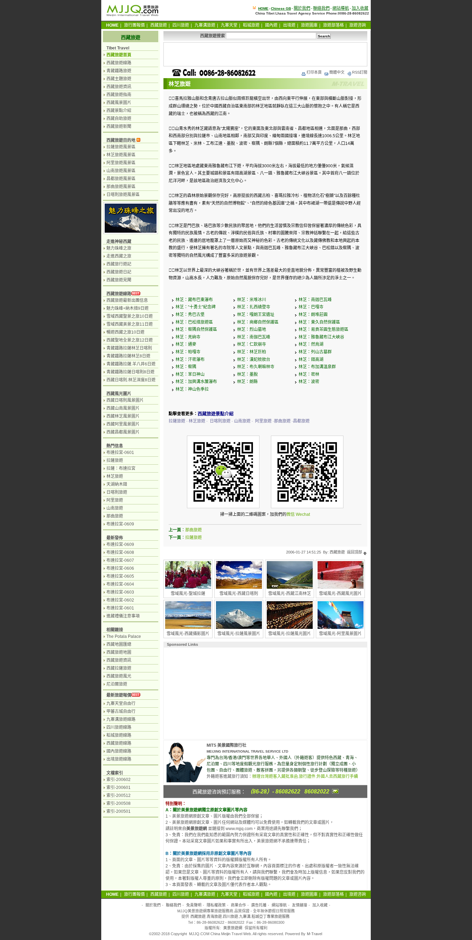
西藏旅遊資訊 (118, 86)
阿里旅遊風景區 (120, 162)
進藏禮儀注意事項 (123, 616)
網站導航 (340, 8)
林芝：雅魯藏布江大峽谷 (321, 337)
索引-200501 (118, 811)
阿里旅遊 (114, 500)
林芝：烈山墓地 (251, 329)
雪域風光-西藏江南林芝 (289, 593)
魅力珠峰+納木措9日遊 (127, 308)
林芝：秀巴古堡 (190, 314)
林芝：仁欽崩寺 (251, 344)
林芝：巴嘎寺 (311, 307)
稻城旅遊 (251, 25)
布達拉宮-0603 (120, 592)
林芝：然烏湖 (311, 344)
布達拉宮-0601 (120, 452)
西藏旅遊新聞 (118, 126)
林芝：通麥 (186, 344)
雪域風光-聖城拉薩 (188, 593)
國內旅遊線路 (118, 751)
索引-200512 (118, 795)
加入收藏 (360, 8)
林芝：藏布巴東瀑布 (194, 299)
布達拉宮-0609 (120, 524)
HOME (263, 8)
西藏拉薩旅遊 (118, 668)
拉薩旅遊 (193, 537)
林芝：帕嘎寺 (188, 352)
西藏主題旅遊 (118, 78)
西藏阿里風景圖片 (123, 424)
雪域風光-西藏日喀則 (238, 593)
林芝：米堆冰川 (251, 299)
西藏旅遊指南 (118, 94)
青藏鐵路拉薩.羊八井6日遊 (130, 364)
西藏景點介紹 (118, 110)
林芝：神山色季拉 (192, 389)
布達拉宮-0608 (120, 552)
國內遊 (271, 25)
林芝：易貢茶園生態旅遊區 (323, 329)
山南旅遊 (114, 508)
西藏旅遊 (158, 25)
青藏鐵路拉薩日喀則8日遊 (130, 372)
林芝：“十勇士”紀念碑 (196, 307)
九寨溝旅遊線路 (120, 719)
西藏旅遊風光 (118, 676)
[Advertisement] (265, 54)
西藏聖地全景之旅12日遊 (129, 340)
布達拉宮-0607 (120, 560)
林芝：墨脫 (247, 374)
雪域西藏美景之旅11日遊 (129, 324)
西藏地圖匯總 (118, 644)
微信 (290, 514)
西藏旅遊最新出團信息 (127, 300)
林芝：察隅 (186, 366)
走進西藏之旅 (118, 256)
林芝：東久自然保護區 (319, 322)
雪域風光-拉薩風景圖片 (238, 633)
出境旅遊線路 (118, 759)
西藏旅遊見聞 (118, 280)
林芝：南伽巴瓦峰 (253, 337)
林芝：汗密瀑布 (190, 359)
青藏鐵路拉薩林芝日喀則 (129, 348)
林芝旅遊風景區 (120, 154)
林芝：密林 (309, 374)
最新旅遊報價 (118, 695)
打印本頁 (314, 72)
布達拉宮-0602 (120, 600)
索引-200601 (118, 787)
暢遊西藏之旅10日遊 (125, 332)
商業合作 (238, 905)
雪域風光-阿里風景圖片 (340, 633)
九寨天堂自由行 (120, 703)
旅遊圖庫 (309, 25)
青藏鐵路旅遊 (118, 70)
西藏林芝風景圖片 (123, 416)
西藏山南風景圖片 (123, 408)
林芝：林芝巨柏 (251, 352)
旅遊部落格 (333, 25)
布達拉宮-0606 (120, 568)
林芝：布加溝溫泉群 (317, 366)
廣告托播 (258, 905)
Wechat (303, 514)
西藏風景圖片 (118, 102)
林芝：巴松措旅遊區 (194, 322)
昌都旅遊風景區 (120, 178)
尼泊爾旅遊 (116, 684)
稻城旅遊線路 (118, 735)
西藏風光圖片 (118, 393)
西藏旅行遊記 (118, 264)
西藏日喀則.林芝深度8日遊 (130, 380)
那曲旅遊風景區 (120, 186)
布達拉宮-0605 (120, 576)
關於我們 (302, 8)
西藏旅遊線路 (118, 63)
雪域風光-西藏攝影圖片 (188, 633)
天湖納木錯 (116, 484)
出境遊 (289, 25)
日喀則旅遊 (116, 492)
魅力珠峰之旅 (118, 248)
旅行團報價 (134, 25)
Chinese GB (281, 8)
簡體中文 (336, 72)
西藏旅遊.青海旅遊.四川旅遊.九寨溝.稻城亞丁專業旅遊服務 (240, 916)
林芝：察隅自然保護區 (196, 329)
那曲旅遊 (193, 530)
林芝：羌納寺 (188, 337)
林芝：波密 (309, 381)
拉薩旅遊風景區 (120, 147)
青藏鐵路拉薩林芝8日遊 (128, 356)
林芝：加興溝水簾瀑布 (196, 381)
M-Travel (314, 934)
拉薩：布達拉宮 (120, 468)
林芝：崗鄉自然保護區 (258, 322)
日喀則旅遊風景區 (123, 194)
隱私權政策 (216, 905)
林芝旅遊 (114, 476)
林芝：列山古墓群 (315, 352)
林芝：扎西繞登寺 (253, 307)
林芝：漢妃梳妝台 (253, 359)
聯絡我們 (321, 8)
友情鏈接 (299, 905)
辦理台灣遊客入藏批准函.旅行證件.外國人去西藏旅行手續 (305, 776)
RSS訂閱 (359, 72)
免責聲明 (193, 905)
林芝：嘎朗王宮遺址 (255, 314)
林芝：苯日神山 (190, 374)
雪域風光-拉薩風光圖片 (289, 633)
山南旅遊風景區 (120, 170)
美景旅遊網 (232, 928)
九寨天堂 (229, 25)
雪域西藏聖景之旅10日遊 (129, 316)
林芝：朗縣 (247, 381)
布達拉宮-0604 (120, 584)
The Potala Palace (123, 636)
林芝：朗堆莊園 (313, 314)
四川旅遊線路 (118, 727)
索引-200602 (118, 779)
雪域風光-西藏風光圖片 (340, 593)
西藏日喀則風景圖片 (125, 400)
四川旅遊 (180, 25)
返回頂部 (355, 552)
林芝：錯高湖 (311, 359)
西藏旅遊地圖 (118, 652)
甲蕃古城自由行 (120, 711)
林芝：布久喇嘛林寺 (255, 366)
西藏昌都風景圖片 (123, 432)
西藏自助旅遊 (118, 118)
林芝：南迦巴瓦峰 (315, 299)
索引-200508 (118, 803)
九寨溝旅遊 (205, 25)
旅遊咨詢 (357, 25)
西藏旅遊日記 (118, 272)
